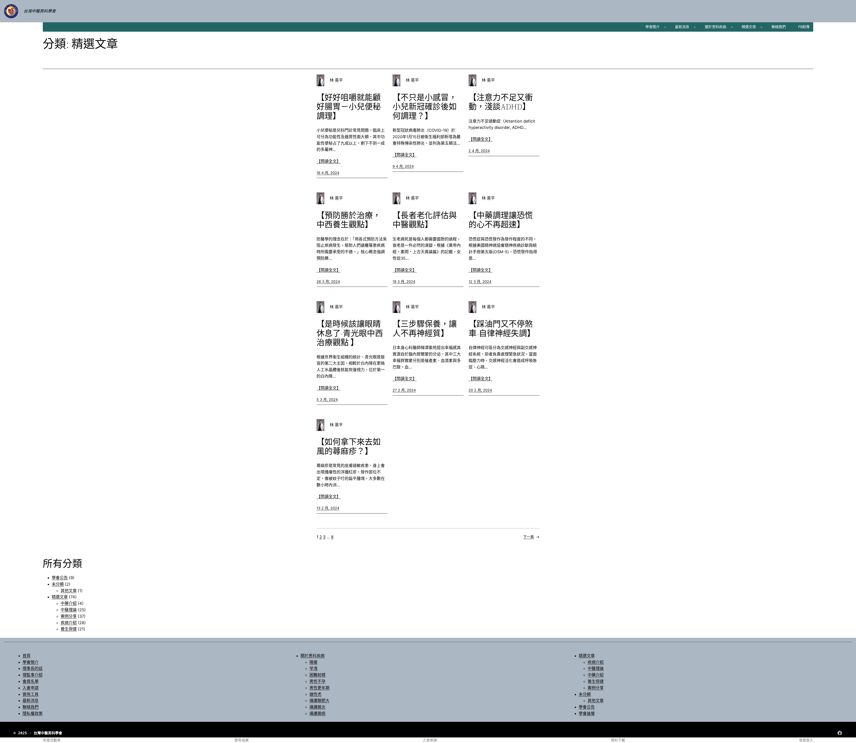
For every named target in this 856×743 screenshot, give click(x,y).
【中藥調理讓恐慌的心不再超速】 (501, 220)
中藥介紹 (69, 603)
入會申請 (31, 687)
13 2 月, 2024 (328, 508)
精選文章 (749, 27)
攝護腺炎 (317, 707)
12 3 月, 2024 (480, 281)
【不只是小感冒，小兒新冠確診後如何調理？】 (425, 107)
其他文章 (69, 590)
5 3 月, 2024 (327, 399)
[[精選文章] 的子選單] (761, 27)
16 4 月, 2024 (328, 173)
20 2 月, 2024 (480, 390)
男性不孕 (317, 681)
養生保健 (69, 629)
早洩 (313, 668)
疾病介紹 (69, 622)
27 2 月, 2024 (404, 390)
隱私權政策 (33, 713)
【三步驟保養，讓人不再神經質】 (425, 328)
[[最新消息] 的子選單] (695, 27)
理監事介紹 (33, 675)
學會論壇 (587, 713)
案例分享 (69, 616)
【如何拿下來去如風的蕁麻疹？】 (349, 446)
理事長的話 (33, 668)
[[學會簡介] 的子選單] (665, 27)
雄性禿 (315, 694)
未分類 (58, 584)
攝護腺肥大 (319, 700)
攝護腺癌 (317, 713)
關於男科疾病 (715, 27)
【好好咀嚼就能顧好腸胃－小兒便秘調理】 (349, 107)
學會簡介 (652, 27)
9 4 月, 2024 (403, 166)
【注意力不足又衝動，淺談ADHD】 (501, 102)
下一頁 (531, 537)
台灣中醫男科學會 (40, 11)
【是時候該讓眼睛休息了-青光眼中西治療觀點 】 (350, 333)
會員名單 (31, 681)
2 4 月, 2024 (479, 150)
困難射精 (317, 675)
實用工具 (31, 694)
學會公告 (60, 577)
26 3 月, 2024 (328, 281)
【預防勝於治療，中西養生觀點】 (349, 220)
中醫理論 (69, 609)
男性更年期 (319, 687)
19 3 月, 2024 (404, 281)
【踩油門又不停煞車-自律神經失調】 (502, 328)
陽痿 (313, 662)
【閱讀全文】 (329, 161)
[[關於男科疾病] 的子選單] (732, 27)
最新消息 (682, 27)
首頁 (27, 655)
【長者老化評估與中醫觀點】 (425, 220)
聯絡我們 (31, 707)
